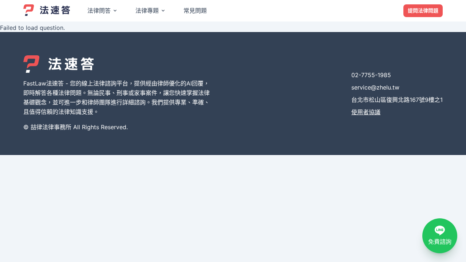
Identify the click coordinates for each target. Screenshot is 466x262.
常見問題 (195, 10)
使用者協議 (365, 112)
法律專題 (147, 10)
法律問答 (99, 10)
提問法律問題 (423, 10)
